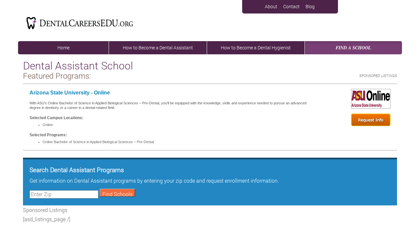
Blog (310, 6)
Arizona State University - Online (70, 92)
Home (63, 47)
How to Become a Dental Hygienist (256, 47)
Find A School (353, 47)
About (271, 6)
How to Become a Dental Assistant (158, 47)
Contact (291, 6)
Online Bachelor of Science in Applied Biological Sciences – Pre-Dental (98, 142)
